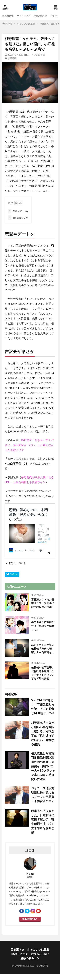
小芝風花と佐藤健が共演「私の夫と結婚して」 (42, 626)
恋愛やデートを (18, 211)
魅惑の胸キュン (30, 958)
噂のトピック (20, 954)
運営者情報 (8, 15)
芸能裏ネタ (17, 949)
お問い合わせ (40, 15)
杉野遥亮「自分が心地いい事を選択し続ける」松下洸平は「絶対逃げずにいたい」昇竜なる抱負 (42, 733)
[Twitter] (12, 574)
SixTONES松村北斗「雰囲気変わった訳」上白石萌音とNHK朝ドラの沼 (43, 706)
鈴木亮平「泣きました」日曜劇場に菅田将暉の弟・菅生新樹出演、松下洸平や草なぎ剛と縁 (42, 821)
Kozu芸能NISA (29, 918)
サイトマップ (23, 15)
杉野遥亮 (12, 58)
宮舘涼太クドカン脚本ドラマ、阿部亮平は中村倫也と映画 (42, 603)
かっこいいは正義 (26, 23)
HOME (8, 23)
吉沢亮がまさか (18, 217)
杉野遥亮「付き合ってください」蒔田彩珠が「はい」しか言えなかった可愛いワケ (29, 445)
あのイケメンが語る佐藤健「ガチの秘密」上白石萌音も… (42, 648)
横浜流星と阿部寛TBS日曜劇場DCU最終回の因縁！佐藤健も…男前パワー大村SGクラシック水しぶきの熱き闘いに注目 (43, 766)
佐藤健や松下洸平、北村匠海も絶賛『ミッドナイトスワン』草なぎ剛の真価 (42, 673)
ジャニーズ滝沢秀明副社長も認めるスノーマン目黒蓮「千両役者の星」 (42, 794)
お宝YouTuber (40, 954)
